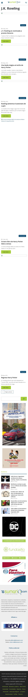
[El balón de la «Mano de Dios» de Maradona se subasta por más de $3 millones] (5, 494)
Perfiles (15, 694)
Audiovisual (5, 686)
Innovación (5, 691)
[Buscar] (24, 399)
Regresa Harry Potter (9, 377)
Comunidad (5, 689)
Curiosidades (12, 689)
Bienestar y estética (14, 686)
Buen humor (23, 686)
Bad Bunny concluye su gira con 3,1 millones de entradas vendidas (19, 485)
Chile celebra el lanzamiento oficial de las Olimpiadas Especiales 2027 (18, 510)
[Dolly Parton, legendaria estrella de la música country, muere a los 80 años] (5, 479)
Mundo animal (9, 694)
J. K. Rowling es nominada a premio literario (11, 32)
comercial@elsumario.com (16, 642)
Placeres (20, 694)
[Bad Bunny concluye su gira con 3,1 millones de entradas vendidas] (5, 486)
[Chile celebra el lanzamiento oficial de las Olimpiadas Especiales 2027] (5, 511)
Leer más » (6, 41)
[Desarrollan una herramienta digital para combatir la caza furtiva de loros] (5, 503)
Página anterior (8, 392)
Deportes (19, 689)
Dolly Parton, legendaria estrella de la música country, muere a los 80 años (19, 478)
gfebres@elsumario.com (17, 640)
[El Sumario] (14, 2)
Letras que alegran (14, 691)
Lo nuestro (22, 691)
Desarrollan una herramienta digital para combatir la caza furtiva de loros (19, 502)
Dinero (24, 689)
